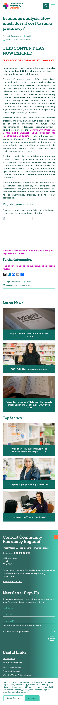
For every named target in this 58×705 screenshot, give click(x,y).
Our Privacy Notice (12, 667)
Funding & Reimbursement (13, 36)
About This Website (12, 662)
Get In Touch (9, 658)
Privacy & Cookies (12, 671)
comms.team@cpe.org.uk (36, 547)
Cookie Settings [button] (13, 698)
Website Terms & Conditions (17, 675)
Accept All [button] (32, 698)
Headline (29, 36)
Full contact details (12, 581)
